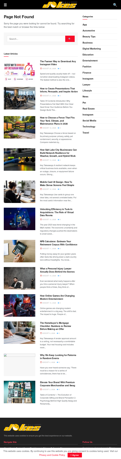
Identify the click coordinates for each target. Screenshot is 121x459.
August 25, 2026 (49, 68)
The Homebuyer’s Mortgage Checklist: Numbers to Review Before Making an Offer (55, 326)
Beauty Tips (89, 36)
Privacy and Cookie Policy (52, 454)
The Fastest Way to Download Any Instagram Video (58, 63)
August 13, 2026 (49, 160)
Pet (84, 102)
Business (88, 42)
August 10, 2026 (49, 276)
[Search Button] (70, 39)
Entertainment (90, 60)
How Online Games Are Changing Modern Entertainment (57, 297)
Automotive (89, 30)
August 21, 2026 (49, 96)
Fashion (87, 66)
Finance (87, 72)
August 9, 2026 (48, 333)
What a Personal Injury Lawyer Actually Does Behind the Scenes (57, 270)
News (85, 96)
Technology (89, 126)
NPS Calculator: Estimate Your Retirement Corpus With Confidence (58, 243)
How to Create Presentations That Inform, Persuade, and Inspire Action (59, 90)
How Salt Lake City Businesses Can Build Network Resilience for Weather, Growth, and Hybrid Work (58, 152)
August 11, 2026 (49, 248)
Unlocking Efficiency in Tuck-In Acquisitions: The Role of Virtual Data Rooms (57, 212)
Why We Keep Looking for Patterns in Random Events (58, 356)
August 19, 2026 (49, 128)
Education (88, 54)
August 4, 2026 (48, 362)
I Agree (75, 455)
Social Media (89, 120)
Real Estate (89, 108)
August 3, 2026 (48, 389)
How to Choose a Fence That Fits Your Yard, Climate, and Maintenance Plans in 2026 (57, 120)
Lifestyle (87, 90)
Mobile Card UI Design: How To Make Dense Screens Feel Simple (57, 183)
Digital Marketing (92, 48)
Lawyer (86, 84)
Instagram (88, 78)
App (85, 24)
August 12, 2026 (49, 189)
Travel (86, 132)
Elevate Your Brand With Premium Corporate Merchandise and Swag (57, 384)
